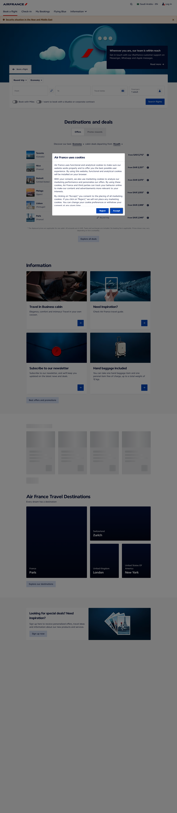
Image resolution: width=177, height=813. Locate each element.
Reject (103, 210)
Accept (116, 210)
